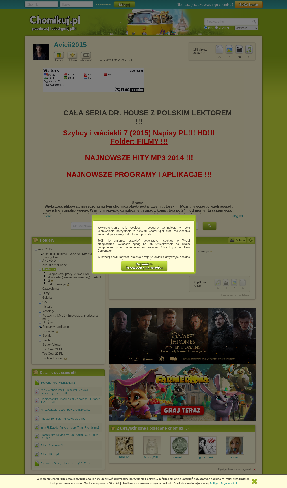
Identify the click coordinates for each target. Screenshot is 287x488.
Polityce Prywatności (223, 483)
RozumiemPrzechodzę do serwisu (144, 266)
